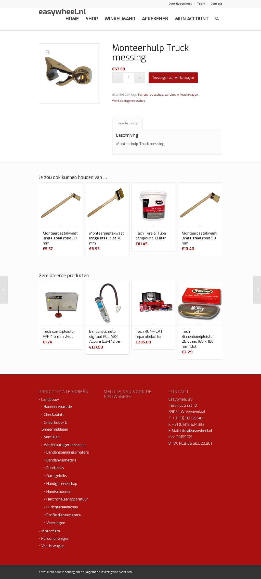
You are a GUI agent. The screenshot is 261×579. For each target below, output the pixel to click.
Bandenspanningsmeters (67, 452)
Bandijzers (55, 467)
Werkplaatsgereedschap (128, 101)
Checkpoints (54, 414)
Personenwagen (55, 538)
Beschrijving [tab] (127, 123)
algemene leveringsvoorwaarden (109, 572)
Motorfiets (50, 531)
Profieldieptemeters (63, 515)
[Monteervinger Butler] (257, 290)
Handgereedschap (150, 95)
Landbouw (172, 95)
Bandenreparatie (58, 406)
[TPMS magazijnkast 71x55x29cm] (4, 290)
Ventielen (52, 437)
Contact (216, 4)
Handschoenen (58, 491)
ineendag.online (73, 572)
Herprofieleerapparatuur (67, 499)
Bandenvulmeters (61, 460)
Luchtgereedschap (62, 507)
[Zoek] (217, 19)
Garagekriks (56, 475)
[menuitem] (180, 4)
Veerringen (55, 522)
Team (201, 4)
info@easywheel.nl (196, 430)
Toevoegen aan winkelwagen (173, 78)
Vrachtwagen (189, 95)
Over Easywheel (180, 4)
